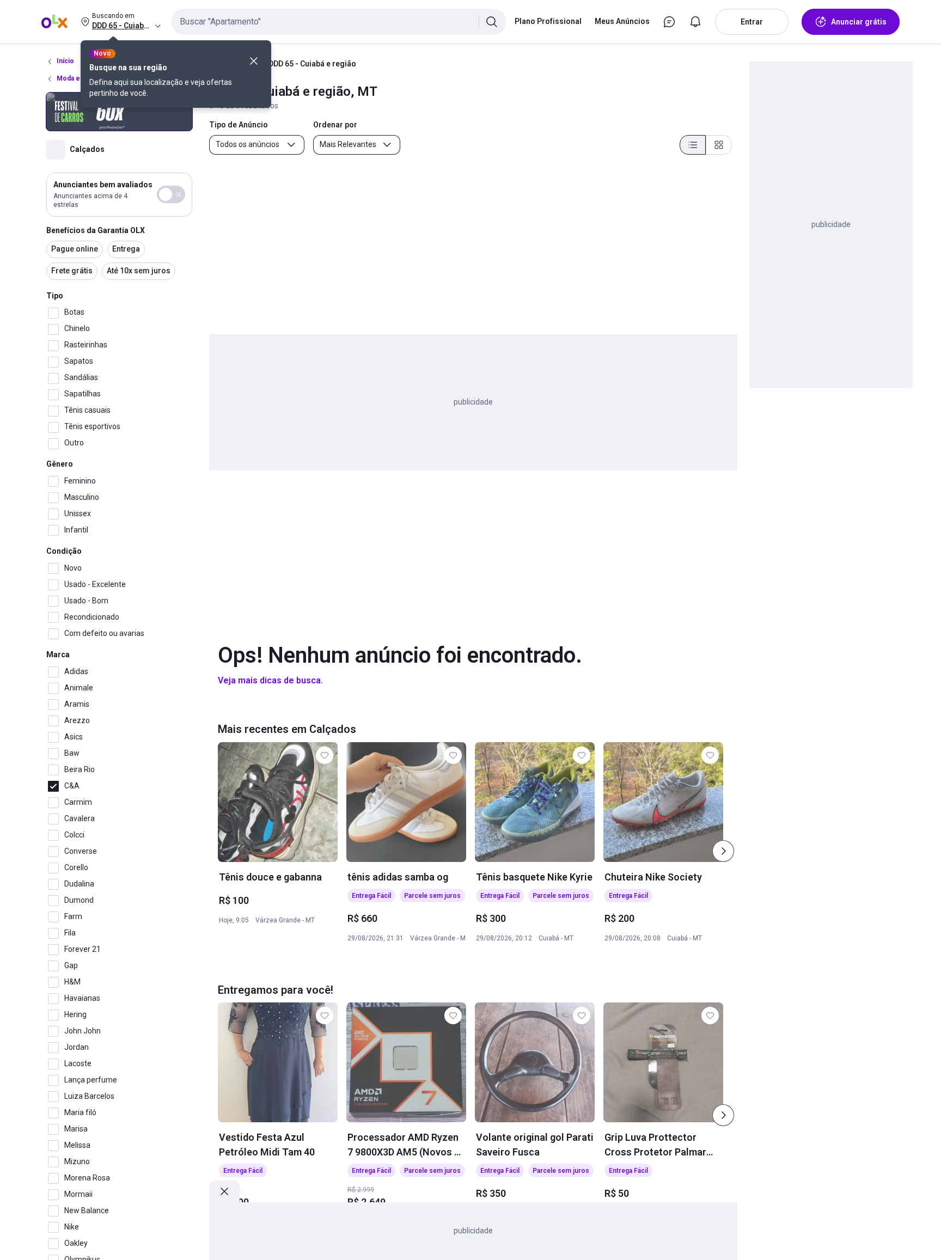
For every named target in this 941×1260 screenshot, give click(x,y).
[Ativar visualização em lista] (693, 145)
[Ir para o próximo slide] (723, 851)
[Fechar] (253, 61)
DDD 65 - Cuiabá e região (312, 64)
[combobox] (338, 22)
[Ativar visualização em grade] (719, 145)
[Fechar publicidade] (224, 1191)
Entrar (752, 21)
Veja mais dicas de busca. (270, 680)
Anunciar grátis (859, 21)
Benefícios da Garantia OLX (95, 230)
